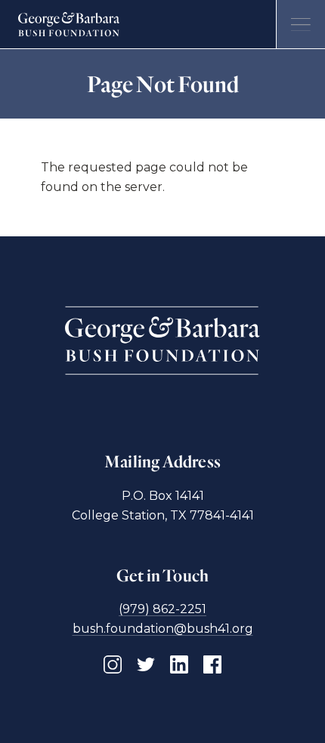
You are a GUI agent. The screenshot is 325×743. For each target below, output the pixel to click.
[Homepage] (69, 24)
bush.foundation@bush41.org (163, 628)
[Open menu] (300, 24)
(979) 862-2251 (162, 609)
